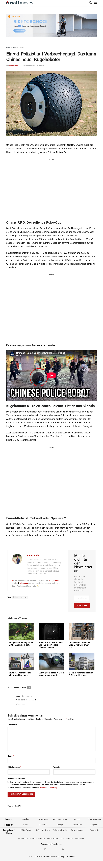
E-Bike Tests (25, 830)
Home (8, 47)
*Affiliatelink (79, 838)
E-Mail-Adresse (14, 767)
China (15, 597)
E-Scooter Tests (43, 830)
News (14, 47)
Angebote (94, 825)
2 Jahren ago (28, 696)
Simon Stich (13, 66)
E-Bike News (43, 819)
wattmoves (45, 857)
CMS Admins (69, 857)
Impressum (22, 838)
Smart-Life (77, 825)
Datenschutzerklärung (17, 778)
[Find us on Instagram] (49, 849)
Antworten (21, 704)
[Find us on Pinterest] (54, 849)
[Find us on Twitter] (45, 849)
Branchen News (94, 819)
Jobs (62, 838)
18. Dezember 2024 (28, 66)
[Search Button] (90, 3)
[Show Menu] (95, 3)
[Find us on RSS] (63, 849)
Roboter (24, 597)
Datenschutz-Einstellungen (51, 844)
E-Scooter (43, 825)
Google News (54, 580)
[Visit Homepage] (19, 2)
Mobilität (26, 819)
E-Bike (25, 825)
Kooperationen (52, 838)
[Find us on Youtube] (58, 849)
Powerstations (77, 830)
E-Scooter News (60, 819)
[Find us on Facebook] (40, 849)
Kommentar (13, 724)
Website (56, 767)
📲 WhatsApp (22, 583)
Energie (60, 825)
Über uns (69, 838)
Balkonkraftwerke (60, 830)
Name (11, 756)
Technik (21, 47)
